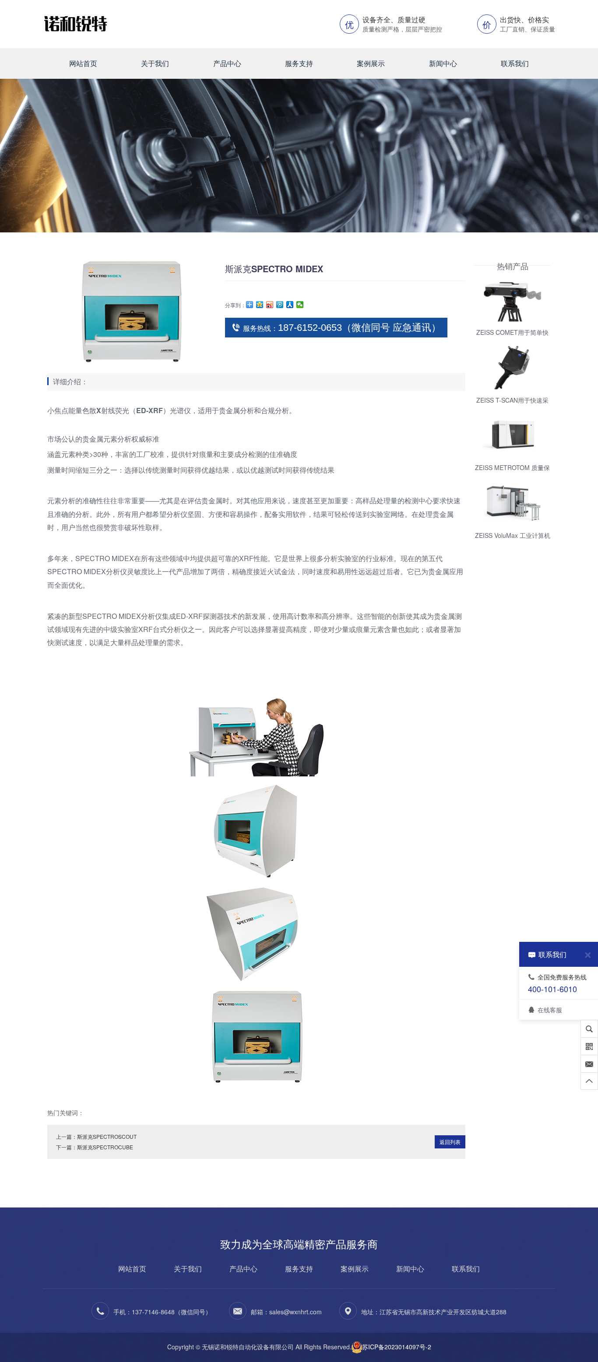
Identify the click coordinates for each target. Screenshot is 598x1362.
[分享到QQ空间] (260, 304)
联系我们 (515, 63)
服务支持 (299, 63)
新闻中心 (443, 63)
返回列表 (450, 1141)
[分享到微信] (300, 304)
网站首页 (83, 63)
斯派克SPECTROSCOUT (107, 1136)
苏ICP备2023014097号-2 (396, 1346)
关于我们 (155, 63)
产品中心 (227, 63)
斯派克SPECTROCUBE (105, 1147)
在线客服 (550, 1009)
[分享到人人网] (290, 304)
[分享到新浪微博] (270, 304)
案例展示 (371, 63)
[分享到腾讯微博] (280, 304)
